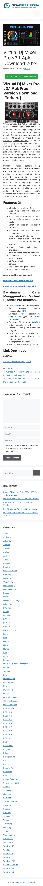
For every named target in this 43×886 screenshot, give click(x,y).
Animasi (6, 548)
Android (9, 368)
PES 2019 (7, 734)
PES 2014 (7, 716)
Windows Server (10, 865)
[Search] (36, 473)
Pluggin (6, 749)
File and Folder (9, 630)
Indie (5, 656)
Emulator (7, 615)
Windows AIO (9, 861)
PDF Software (9, 708)
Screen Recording (11, 783)
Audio (5, 559)
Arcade (6, 556)
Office (6, 693)
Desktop (7, 597)
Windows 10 (8, 846)
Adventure (8, 541)
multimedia (8, 690)
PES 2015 (7, 720)
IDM (24, 311)
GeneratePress (29, 883)
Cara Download (10, 571)
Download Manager (12, 600)
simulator (7, 794)
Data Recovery (9, 589)
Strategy (7, 813)
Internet (6, 660)
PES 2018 (7, 731)
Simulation (8, 790)
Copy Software (9, 582)
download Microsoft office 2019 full (19, 286)
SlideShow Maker (11, 801)
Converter (7, 578)
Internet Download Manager (15, 664)
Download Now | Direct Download (21, 77)
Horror (6, 649)
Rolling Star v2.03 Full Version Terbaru (20, 509)
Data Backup (9, 586)
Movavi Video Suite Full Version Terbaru (21, 499)
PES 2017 (7, 727)
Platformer (8, 746)
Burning (6, 567)
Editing (6, 612)
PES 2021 (7, 738)
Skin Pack (7, 798)
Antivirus (7, 552)
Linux (5, 675)
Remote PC (8, 768)
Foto (5, 638)
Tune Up (7, 816)
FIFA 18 (6, 623)
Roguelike (7, 772)
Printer (6, 753)
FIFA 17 (6, 619)
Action (6, 533)
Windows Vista (10, 868)
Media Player (9, 679)
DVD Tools (7, 608)
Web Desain (8, 842)
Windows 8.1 (8, 857)
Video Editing (9, 835)
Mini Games (8, 682)
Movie (6, 686)
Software (7, 805)
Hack (5, 645)
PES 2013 (7, 712)
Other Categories (10, 701)
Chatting (7, 574)
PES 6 (6, 742)
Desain (6, 593)
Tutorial (6, 820)
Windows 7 (8, 850)
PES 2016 (7, 723)
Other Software (10, 705)
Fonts (5, 634)
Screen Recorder (10, 779)
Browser (7, 563)
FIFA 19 (6, 626)
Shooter (6, 787)
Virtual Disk (8, 839)
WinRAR (36, 322)
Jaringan (7, 671)
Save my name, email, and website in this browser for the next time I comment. (22, 448)
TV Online (7, 824)
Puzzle (6, 760)
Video (5, 831)
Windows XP (8, 872)
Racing (6, 764)
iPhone (6, 667)
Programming (9, 757)
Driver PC (7, 604)
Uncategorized (9, 827)
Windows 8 (8, 854)
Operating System (11, 697)
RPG (5, 775)
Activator (7, 537)
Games (6, 641)
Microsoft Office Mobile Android (18, 281)
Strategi (6, 809)
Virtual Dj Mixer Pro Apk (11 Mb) (17, 362)
